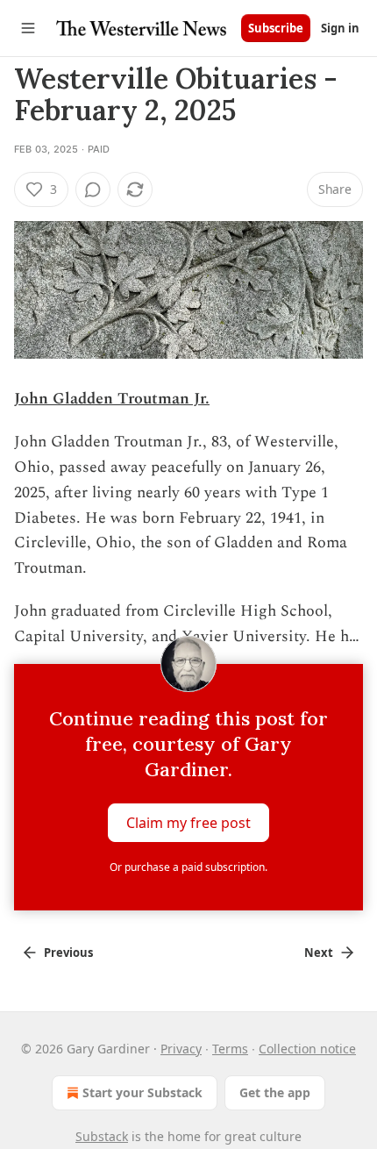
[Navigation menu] (28, 28)
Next (318, 952)
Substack (101, 1136)
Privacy (181, 1048)
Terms (230, 1048)
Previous (68, 952)
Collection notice (307, 1048)
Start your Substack (142, 1092)
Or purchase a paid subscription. (188, 867)
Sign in (340, 28)
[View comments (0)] (92, 189)
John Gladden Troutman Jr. (112, 398)
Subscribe (275, 28)
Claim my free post (188, 822)
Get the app (274, 1092)
